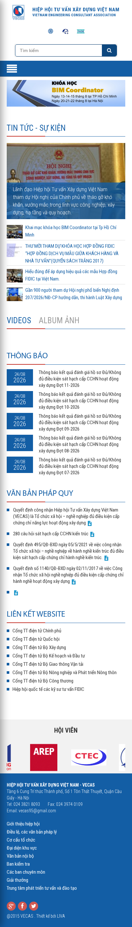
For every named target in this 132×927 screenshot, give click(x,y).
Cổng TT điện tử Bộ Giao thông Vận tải (47, 664)
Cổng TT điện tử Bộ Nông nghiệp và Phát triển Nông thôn (64, 672)
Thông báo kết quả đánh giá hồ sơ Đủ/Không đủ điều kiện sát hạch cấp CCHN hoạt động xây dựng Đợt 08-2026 (80, 444)
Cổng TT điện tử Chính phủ (36, 631)
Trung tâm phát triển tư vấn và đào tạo (42, 888)
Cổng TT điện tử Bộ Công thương (42, 681)
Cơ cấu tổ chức (21, 840)
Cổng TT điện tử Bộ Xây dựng (39, 647)
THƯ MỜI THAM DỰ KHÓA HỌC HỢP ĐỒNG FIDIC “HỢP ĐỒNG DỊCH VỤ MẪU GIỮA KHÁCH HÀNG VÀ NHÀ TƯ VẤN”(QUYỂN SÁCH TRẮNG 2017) (72, 253)
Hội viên (66, 730)
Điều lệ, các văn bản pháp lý (32, 832)
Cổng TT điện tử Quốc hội (36, 639)
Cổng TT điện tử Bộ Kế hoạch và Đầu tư (48, 656)
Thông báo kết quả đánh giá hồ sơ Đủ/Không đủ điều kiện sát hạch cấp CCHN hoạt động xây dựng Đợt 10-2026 (80, 400)
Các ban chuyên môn (26, 872)
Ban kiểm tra (18, 864)
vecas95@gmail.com (37, 810)
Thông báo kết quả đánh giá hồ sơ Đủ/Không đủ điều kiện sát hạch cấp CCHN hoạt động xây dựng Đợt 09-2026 (80, 422)
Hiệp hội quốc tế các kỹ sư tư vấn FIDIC (48, 689)
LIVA (61, 916)
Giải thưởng (17, 880)
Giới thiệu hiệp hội (23, 824)
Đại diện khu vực (22, 848)
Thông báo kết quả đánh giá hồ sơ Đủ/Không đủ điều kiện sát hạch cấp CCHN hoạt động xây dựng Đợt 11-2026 (80, 379)
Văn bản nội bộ (20, 856)
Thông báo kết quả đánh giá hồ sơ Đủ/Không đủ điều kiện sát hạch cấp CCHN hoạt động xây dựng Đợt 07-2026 (80, 466)
